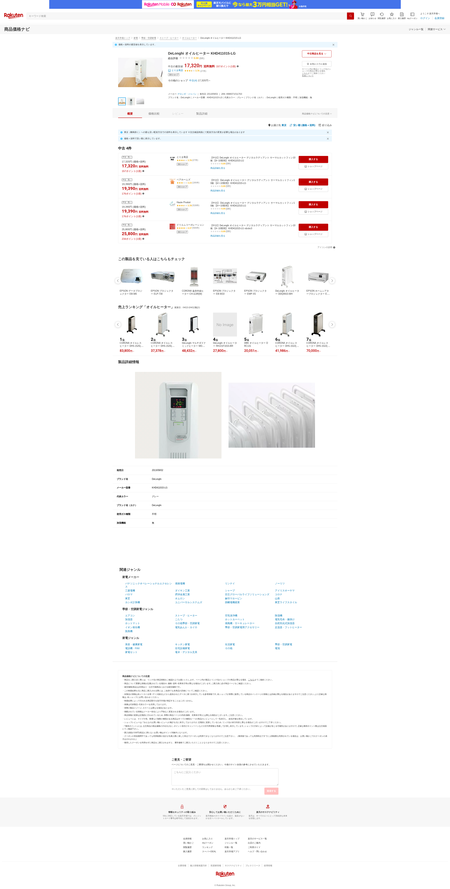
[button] (372, 16)
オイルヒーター (189, 38)
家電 (136, 38)
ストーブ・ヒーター (169, 38)
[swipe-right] (332, 281)
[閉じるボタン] (334, 45)
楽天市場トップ (122, 38)
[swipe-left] (118, 281)
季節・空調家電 (148, 38)
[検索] (350, 16)
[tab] (130, 113)
